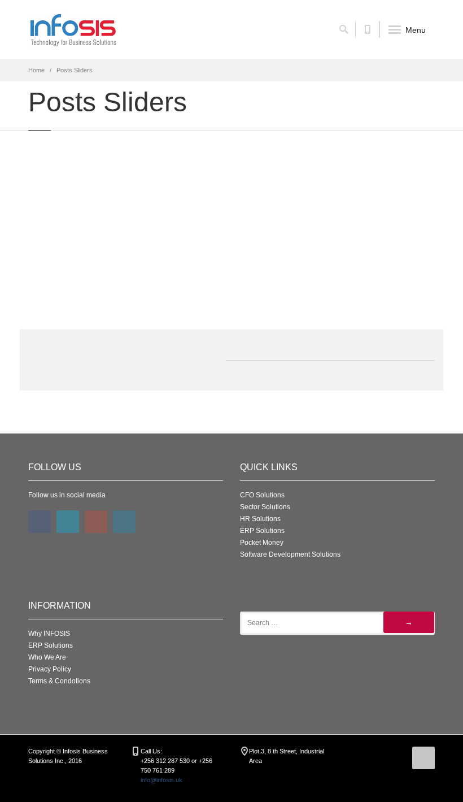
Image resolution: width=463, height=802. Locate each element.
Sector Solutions (265, 507)
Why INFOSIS (49, 634)
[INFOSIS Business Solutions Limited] (72, 29)
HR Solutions (260, 519)
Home (36, 70)
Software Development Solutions (290, 554)
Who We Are (47, 657)
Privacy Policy (49, 669)
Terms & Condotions (59, 681)
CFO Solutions (262, 495)
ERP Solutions (262, 531)
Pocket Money (261, 543)
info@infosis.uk (161, 780)
